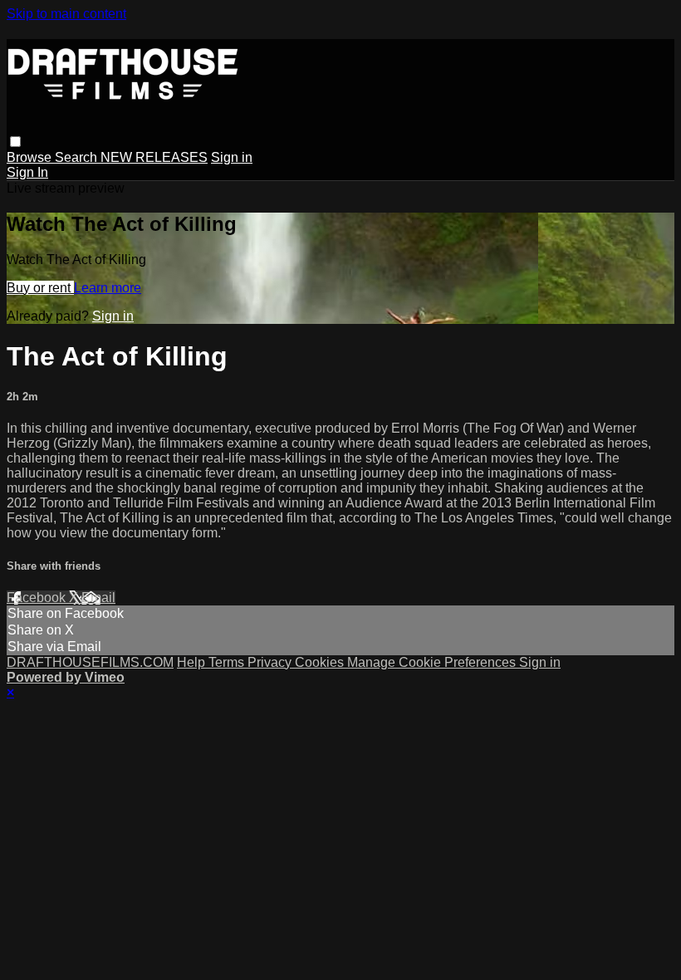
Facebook (38, 597)
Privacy (271, 662)
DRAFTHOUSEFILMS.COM (90, 662)
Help (192, 662)
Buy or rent (40, 288)
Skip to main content (66, 14)
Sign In (27, 172)
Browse (31, 157)
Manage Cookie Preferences (433, 662)
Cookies (321, 662)
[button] (15, 141)
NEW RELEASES (154, 157)
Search (77, 157)
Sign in (231, 157)
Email (98, 597)
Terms (227, 662)
